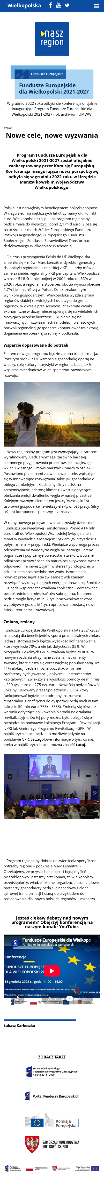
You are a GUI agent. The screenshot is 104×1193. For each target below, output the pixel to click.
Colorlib (52, 1183)
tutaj (80, 744)
